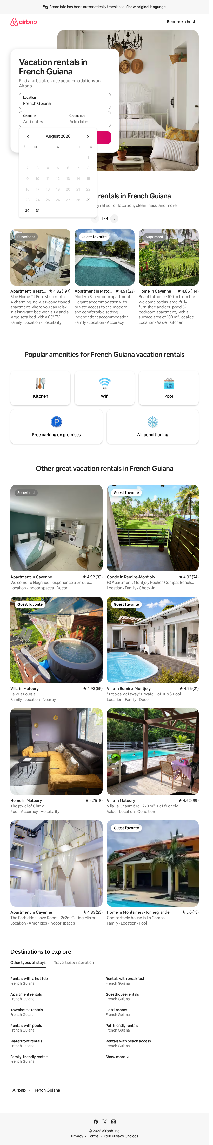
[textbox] (42, 121)
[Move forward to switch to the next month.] (87, 136)
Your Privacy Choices (121, 1136)
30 (27, 210)
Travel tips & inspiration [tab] (74, 962)
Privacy (77, 1136)
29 (88, 200)
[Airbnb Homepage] (23, 22)
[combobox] (65, 103)
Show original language (146, 6)
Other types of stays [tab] (28, 962)
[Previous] (95, 218)
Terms (93, 1136)
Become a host (181, 21)
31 (37, 210)
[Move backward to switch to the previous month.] (28, 136)
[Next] (114, 218)
